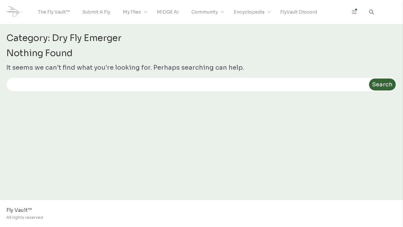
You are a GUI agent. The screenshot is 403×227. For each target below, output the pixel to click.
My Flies (132, 12)
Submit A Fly (96, 12)
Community (204, 12)
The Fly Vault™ (54, 12)
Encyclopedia (249, 12)
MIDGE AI (168, 12)
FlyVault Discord (298, 12)
